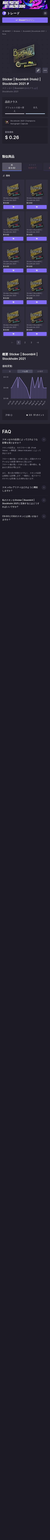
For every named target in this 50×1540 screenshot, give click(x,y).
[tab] (9, 371)
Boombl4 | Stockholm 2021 (34, 31)
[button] (13, 207)
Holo (4, 34)
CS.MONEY (6, 31)
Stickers (17, 31)
